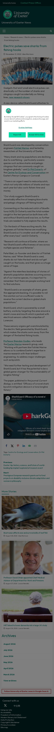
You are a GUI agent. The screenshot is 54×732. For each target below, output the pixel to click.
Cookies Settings (25, 127)
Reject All (17, 135)
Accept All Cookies (36, 135)
